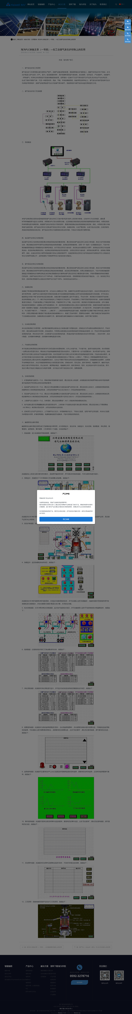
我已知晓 (66, 519)
